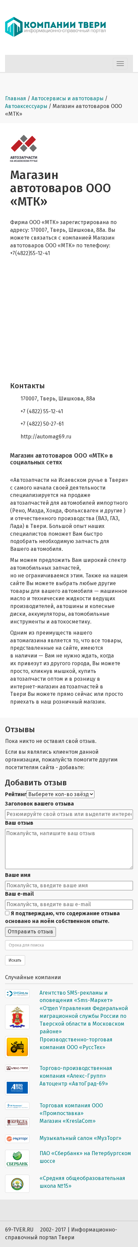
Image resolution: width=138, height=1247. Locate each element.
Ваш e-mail (19, 894)
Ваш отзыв (19, 823)
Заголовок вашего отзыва (39, 803)
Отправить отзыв (30, 931)
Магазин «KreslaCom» (67, 1121)
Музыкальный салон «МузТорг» (80, 1138)
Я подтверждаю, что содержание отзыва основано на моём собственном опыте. (62, 917)
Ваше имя (17, 875)
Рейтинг (15, 794)
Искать (15, 960)
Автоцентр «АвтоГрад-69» (74, 1083)
